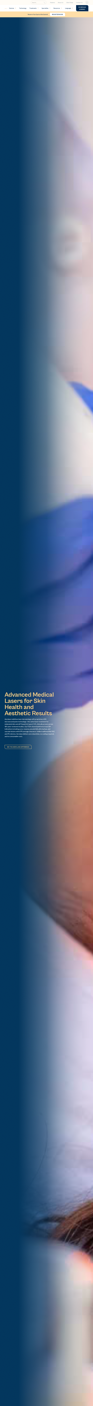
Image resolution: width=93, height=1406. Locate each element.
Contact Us (79, 2)
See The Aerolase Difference (18, 747)
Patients (52, 2)
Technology (22, 8)
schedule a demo (82, 8)
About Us (60, 2)
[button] (13, 8)
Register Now (57, 14)
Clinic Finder (69, 2)
